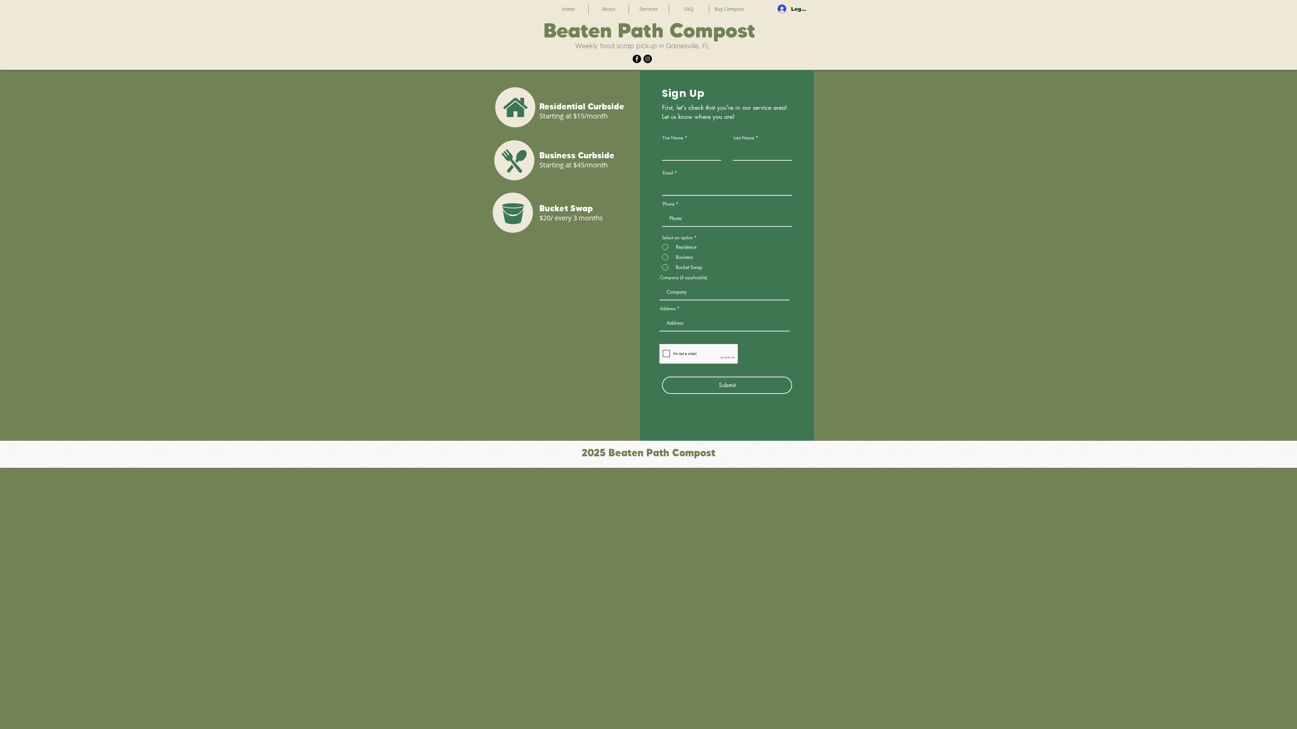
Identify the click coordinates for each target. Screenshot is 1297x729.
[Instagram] (647, 59)
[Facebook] (637, 59)
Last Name (744, 138)
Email (668, 173)
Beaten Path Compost (649, 30)
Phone (669, 204)
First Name (673, 138)
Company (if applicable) (683, 277)
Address (668, 308)
